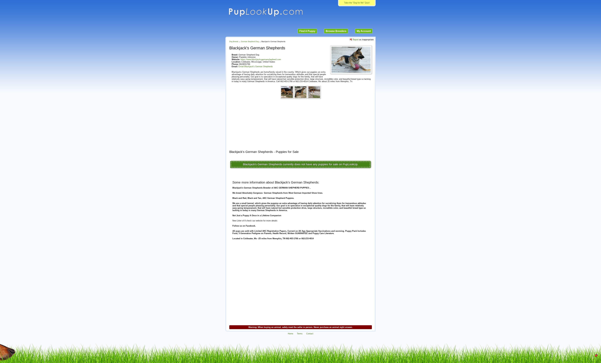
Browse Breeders (336, 31)
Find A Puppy (307, 31)
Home (290, 333)
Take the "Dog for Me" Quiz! (357, 3)
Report (356, 39)
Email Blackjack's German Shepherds (256, 66)
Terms (300, 333)
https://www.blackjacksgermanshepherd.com (261, 59)
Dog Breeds (233, 41)
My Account (364, 31)
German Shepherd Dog (250, 41)
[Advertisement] (300, 126)
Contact (309, 333)
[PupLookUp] (266, 16)
